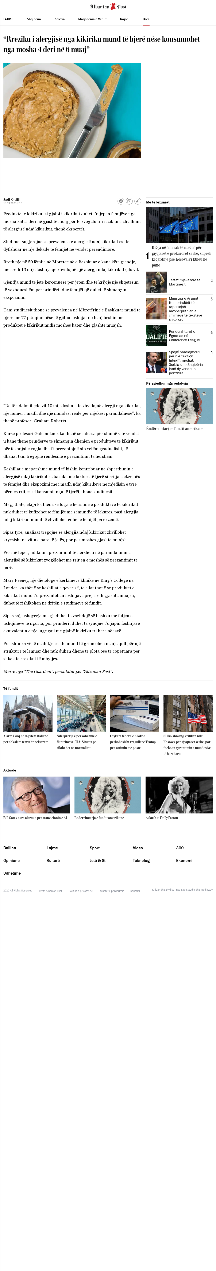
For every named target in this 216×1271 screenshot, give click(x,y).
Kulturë (53, 860)
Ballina (9, 848)
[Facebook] (120, 201)
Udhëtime (12, 873)
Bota (146, 19)
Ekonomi (184, 860)
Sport (95, 848)
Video (138, 848)
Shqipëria (34, 19)
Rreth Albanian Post (50, 891)
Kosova (59, 19)
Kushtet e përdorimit (112, 891)
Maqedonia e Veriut (92, 19)
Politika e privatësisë (81, 891)
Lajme (8, 19)
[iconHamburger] (11, 5)
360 (180, 848)
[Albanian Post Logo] (108, 6)
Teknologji (142, 860)
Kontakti (135, 891)
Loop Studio (188, 889)
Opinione (11, 860)
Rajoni (124, 19)
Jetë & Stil (99, 860)
